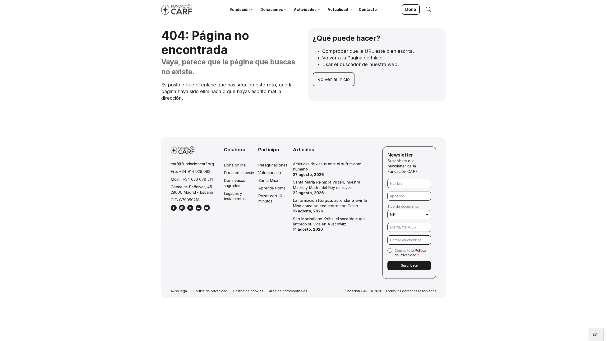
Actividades (305, 9)
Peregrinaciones (272, 165)
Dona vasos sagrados (234, 183)
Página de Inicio (364, 58)
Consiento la (410, 252)
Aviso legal (179, 291)
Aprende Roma (271, 188)
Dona (410, 9)
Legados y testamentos (235, 196)
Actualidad (337, 9)
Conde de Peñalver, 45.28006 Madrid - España (192, 189)
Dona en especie (239, 172)
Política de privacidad (210, 291)
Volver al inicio (333, 79)
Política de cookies (248, 291)
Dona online (235, 165)
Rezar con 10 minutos (270, 198)
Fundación (240, 9)
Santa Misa (268, 180)
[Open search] (428, 9)
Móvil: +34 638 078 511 (192, 179)
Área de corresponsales (288, 291)
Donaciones (271, 9)
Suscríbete (409, 265)
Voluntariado (269, 172)
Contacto (368, 9)
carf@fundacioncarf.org (192, 164)
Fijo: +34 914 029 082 (190, 171)
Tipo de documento (403, 206)
